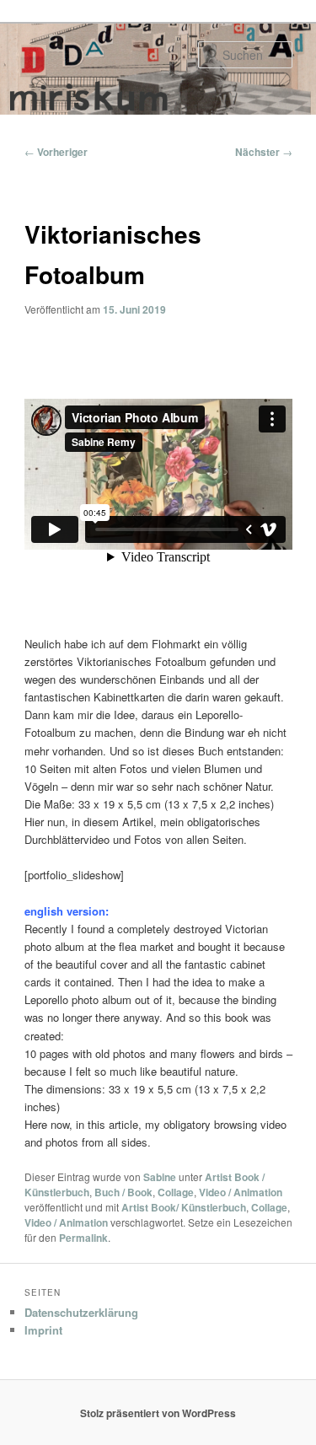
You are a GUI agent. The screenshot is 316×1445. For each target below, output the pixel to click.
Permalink (83, 1237)
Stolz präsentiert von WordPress (158, 1413)
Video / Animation (240, 1192)
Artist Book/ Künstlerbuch (183, 1207)
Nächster (263, 151)
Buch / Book (123, 1192)
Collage (176, 1192)
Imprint (43, 1330)
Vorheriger (56, 151)
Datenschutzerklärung (81, 1312)
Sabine (159, 1176)
